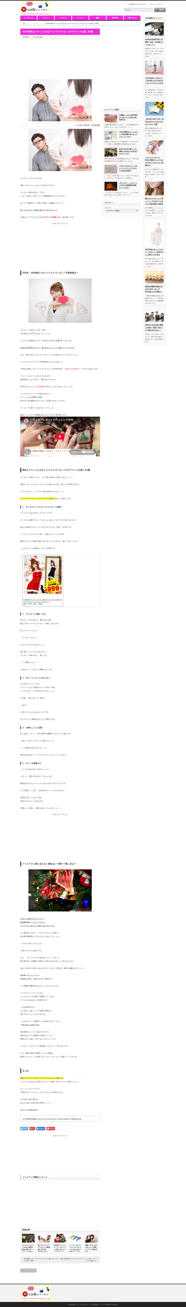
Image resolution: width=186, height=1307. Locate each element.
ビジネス (63, 18)
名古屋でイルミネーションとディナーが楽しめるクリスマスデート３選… (60, 1249)
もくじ (46, 18)
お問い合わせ (132, 18)
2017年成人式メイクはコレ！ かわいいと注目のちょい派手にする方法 (154, 252)
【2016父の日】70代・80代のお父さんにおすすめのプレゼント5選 (154, 121)
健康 (97, 18)
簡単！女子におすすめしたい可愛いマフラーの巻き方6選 (91, 1248)
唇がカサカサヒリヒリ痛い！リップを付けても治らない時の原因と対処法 (154, 201)
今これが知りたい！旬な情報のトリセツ (91, 1304)
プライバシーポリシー (156, 4)
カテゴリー (108, 207)
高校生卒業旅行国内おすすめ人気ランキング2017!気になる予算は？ (154, 289)
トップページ (28, 18)
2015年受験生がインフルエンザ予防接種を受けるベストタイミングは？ (128, 134)
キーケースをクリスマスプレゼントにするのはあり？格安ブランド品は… (75, 1249)
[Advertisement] (60, 59)
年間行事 (115, 18)
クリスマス (39, 37)
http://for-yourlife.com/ (30, 1025)
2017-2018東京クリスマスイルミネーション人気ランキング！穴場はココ (78, 1259)
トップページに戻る (28, 1270)
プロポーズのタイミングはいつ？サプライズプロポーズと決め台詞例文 (128, 168)
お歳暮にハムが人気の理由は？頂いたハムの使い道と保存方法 (128, 117)
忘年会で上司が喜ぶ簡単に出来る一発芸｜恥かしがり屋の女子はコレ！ (154, 327)
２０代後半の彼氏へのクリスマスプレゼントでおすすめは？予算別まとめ (52, 1119)
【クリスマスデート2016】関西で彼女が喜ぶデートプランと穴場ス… (28, 1248)
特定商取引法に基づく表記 (137, 4)
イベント (80, 18)
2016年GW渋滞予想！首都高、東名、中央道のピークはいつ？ (154, 42)
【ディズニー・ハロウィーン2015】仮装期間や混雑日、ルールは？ (128, 185)
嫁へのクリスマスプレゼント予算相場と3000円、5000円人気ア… (44, 1248)
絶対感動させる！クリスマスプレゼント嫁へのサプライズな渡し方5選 (41, 1259)
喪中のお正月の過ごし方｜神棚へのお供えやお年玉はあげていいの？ (128, 151)
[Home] (24, 23)
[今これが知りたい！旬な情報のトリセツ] (35, 15)
